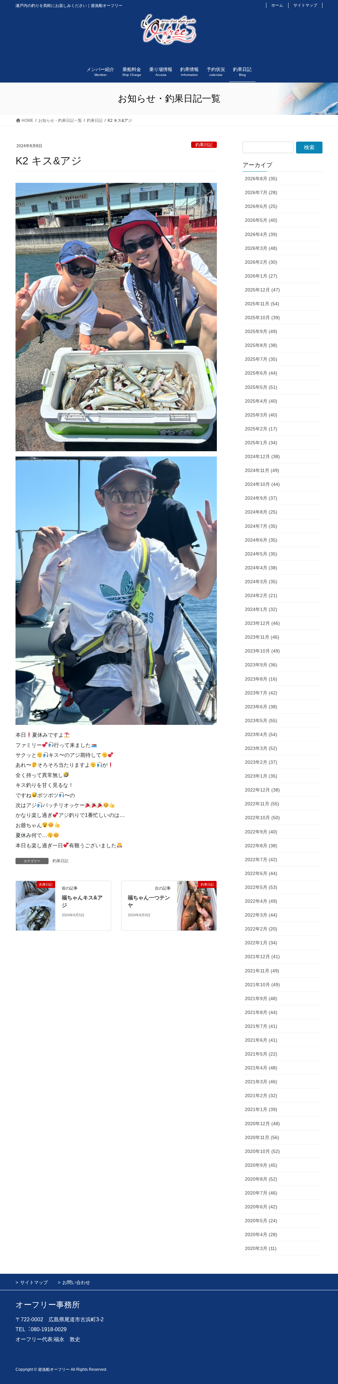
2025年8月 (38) (261, 345)
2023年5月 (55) (261, 720)
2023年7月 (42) (261, 692)
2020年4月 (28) (261, 1234)
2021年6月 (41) (261, 1040)
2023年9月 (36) (261, 664)
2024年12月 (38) (262, 456)
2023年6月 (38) (261, 706)
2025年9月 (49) (261, 331)
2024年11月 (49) (262, 470)
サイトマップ (305, 5)
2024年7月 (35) (261, 526)
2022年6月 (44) (261, 873)
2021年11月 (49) (262, 970)
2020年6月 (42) (261, 1206)
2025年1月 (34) (261, 442)
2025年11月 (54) (262, 303)
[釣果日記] (35, 905)
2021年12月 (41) (262, 956)
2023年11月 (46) (262, 637)
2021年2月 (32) (261, 1095)
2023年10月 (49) (262, 651)
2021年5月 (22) (261, 1054)
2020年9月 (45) (261, 1165)
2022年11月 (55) (262, 803)
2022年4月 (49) (261, 901)
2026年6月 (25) (261, 206)
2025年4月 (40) (261, 401)
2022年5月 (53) (261, 887)
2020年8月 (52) (261, 1179)
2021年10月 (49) (262, 984)
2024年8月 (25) (261, 512)
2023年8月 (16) (261, 679)
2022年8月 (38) (261, 845)
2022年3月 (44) (261, 915)
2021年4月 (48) (261, 1067)
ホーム (277, 5)
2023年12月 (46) (262, 623)
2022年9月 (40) (261, 831)
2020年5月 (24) (261, 1220)
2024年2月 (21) (261, 595)
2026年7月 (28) (261, 192)
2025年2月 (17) (261, 428)
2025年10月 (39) (262, 317)
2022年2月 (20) (261, 928)
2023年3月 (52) (261, 748)
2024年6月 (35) (261, 540)
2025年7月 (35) (261, 359)
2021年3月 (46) (261, 1081)
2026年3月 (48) (261, 248)
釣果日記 (204, 144)
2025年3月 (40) (261, 415)
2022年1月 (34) (261, 942)
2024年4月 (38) (261, 567)
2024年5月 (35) (261, 554)
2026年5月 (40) (261, 220)
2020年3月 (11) (261, 1248)
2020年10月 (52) (262, 1151)
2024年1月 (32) (261, 609)
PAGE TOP (323, 1336)
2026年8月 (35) (261, 178)
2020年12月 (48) (262, 1123)
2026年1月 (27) (261, 276)
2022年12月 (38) (262, 790)
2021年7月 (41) (261, 1026)
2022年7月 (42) (261, 859)
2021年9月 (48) (261, 998)
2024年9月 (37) (261, 498)
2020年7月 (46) (261, 1193)
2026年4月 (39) (261, 234)
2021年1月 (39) (261, 1109)
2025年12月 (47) (262, 289)
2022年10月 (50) (262, 817)
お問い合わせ (76, 1282)
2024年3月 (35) (261, 581)
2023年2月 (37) (261, 762)
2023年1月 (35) (261, 776)
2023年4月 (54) (261, 734)
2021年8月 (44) (261, 1012)
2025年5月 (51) (261, 387)
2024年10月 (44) (262, 484)
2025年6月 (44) (261, 373)
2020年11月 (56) (262, 1137)
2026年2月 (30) (261, 262)
